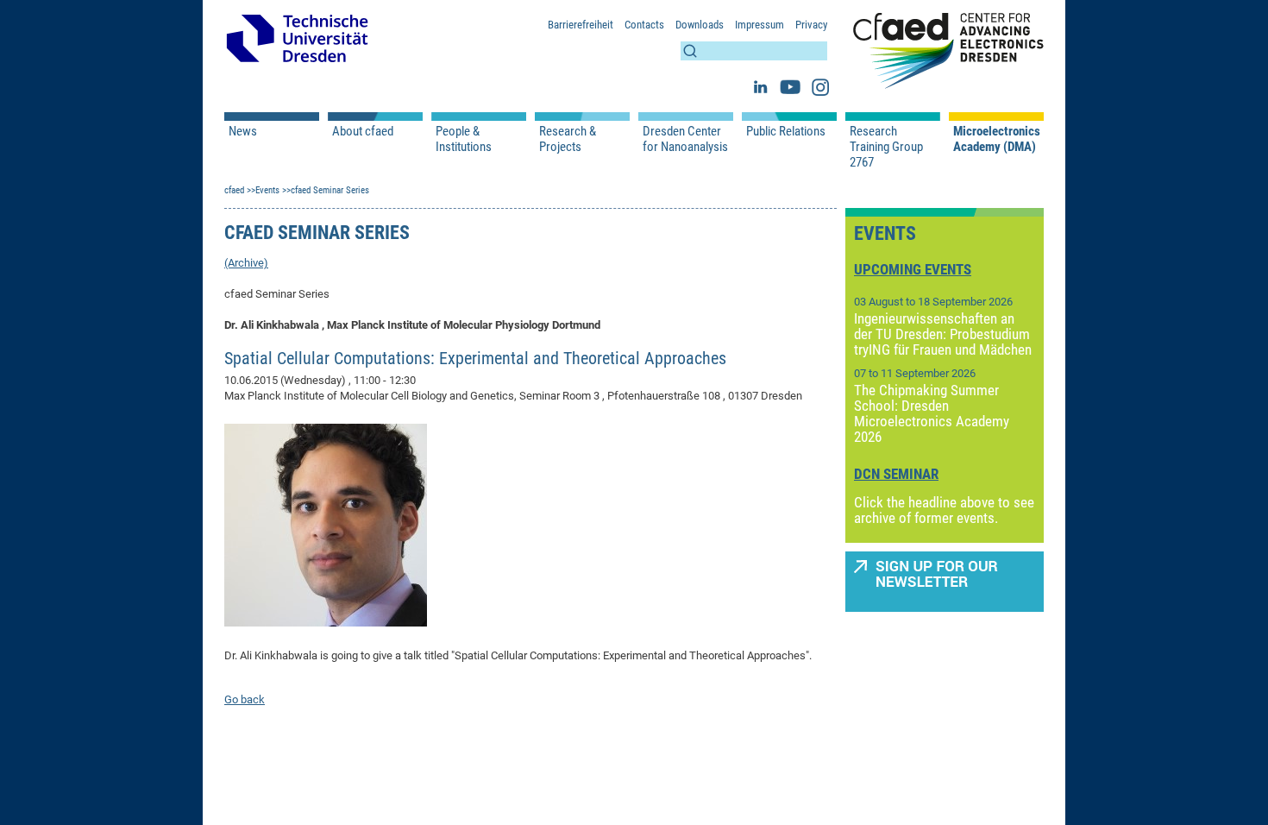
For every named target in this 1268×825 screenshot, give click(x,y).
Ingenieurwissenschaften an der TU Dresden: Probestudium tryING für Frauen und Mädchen (943, 334)
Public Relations (785, 131)
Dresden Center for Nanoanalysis (685, 138)
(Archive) (246, 262)
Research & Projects (567, 138)
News (243, 131)
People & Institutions (464, 138)
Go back (244, 699)
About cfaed (362, 131)
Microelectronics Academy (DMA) (996, 138)
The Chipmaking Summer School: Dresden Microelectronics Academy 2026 (931, 413)
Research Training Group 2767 (886, 146)
